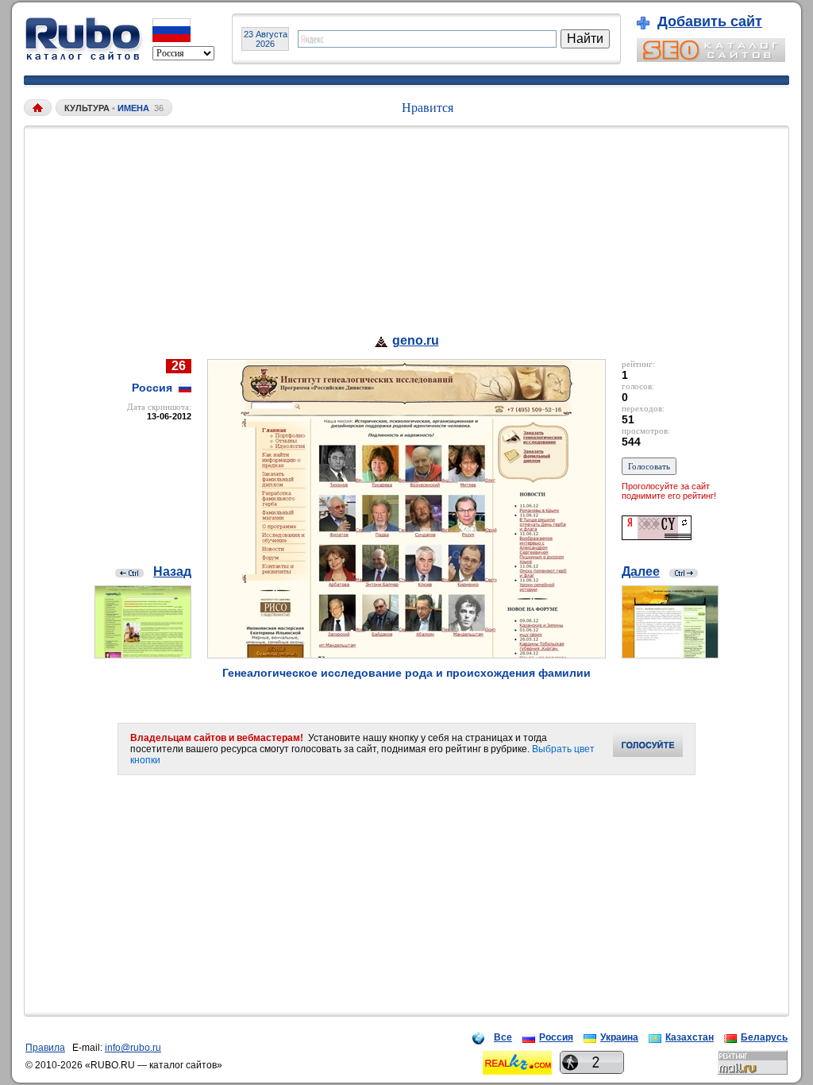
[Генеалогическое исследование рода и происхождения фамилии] (406, 654)
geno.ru (415, 340)
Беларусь (764, 1037)
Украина (619, 1037)
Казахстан (689, 1037)
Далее (641, 571)
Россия (556, 1037)
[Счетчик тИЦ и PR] (657, 535)
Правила (45, 1047)
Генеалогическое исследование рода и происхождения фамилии (406, 672)
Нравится (427, 107)
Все (503, 1037)
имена (133, 108)
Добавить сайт (709, 21)
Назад (172, 571)
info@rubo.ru (133, 1047)
